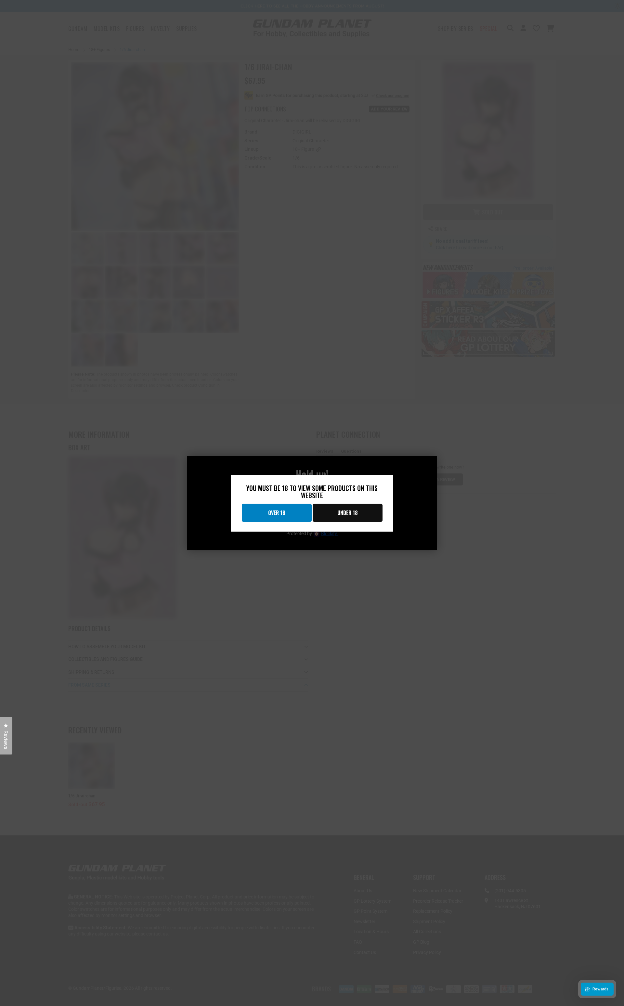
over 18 (276, 513)
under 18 (347, 513)
